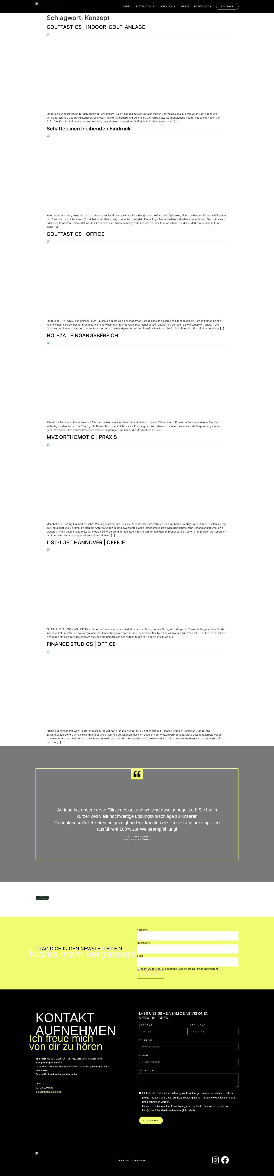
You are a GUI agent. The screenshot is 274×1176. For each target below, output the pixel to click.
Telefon (145, 1040)
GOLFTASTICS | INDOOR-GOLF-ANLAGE (96, 27)
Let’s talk (151, 1120)
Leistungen (143, 6)
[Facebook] (225, 1160)
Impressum (123, 1160)
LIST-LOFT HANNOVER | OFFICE (86, 542)
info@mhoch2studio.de (49, 1092)
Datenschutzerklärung (169, 1093)
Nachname (143, 942)
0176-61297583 (44, 1087)
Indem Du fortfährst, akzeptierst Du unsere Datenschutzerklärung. (179, 968)
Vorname (142, 929)
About (185, 6)
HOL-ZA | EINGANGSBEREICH (82, 335)
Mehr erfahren (42, 897)
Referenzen (202, 6)
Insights (166, 6)
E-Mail (144, 1055)
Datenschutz (138, 1160)
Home (126, 6)
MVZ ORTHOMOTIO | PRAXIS (82, 437)
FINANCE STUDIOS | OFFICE (81, 644)
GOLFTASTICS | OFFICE (75, 234)
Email (140, 955)
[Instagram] (215, 1160)
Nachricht (147, 1070)
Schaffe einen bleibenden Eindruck (89, 129)
